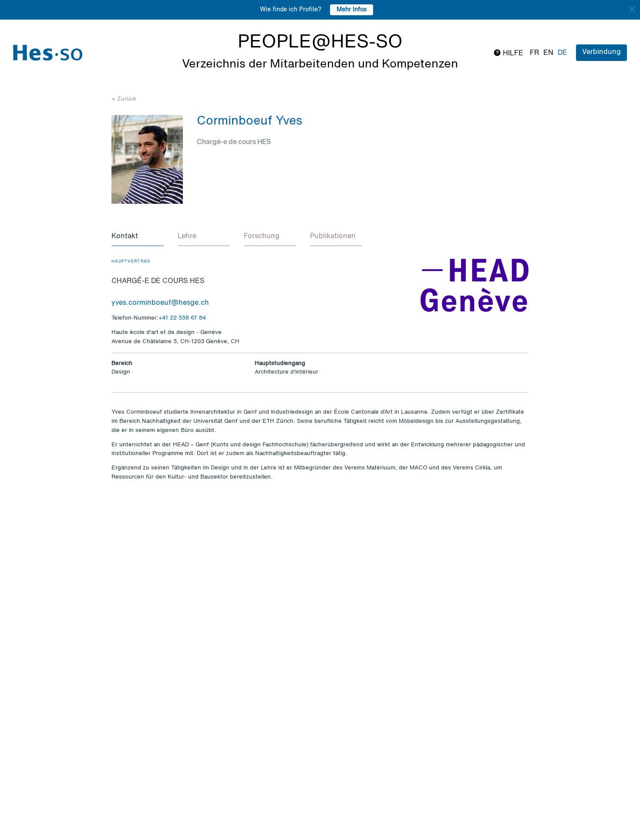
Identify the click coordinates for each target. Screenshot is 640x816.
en (548, 53)
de (562, 53)
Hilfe (512, 53)
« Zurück (123, 99)
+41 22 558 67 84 (182, 318)
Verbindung (601, 52)
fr (534, 53)
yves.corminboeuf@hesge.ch (160, 303)
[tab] (137, 237)
